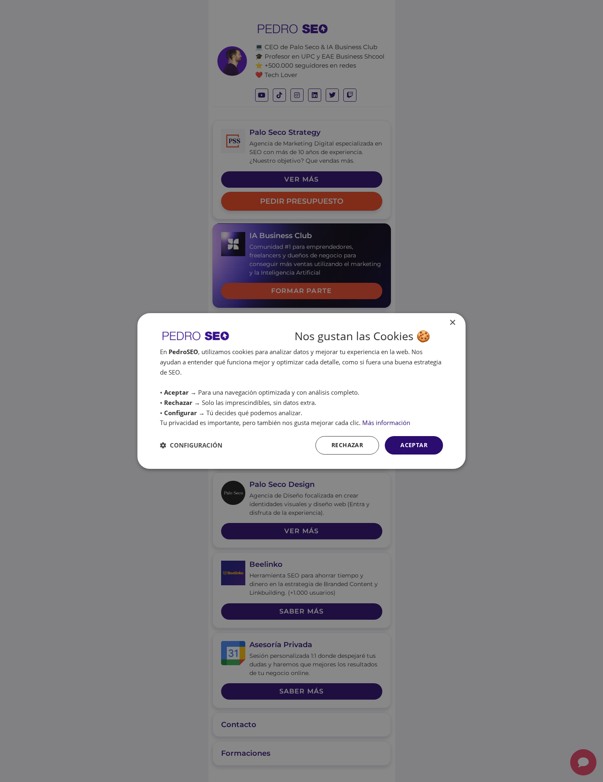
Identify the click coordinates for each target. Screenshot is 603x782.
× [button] (452, 323)
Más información (386, 422)
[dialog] (301, 391)
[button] (191, 445)
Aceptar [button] (413, 445)
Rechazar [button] (347, 445)
